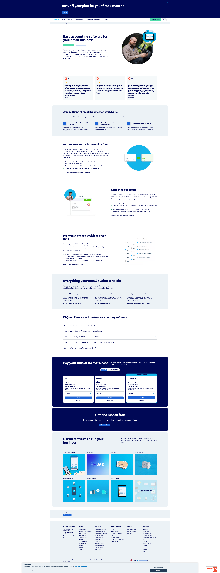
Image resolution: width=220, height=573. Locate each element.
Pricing (63, 19)
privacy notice (84, 566)
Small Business (79, 19)
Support (106, 19)
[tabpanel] (110, 388)
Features (70, 19)
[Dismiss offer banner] (167, 2)
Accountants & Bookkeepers (93, 19)
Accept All (158, 570)
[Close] (196, 564)
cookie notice (77, 566)
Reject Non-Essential (158, 567)
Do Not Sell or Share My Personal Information (33, 570)
